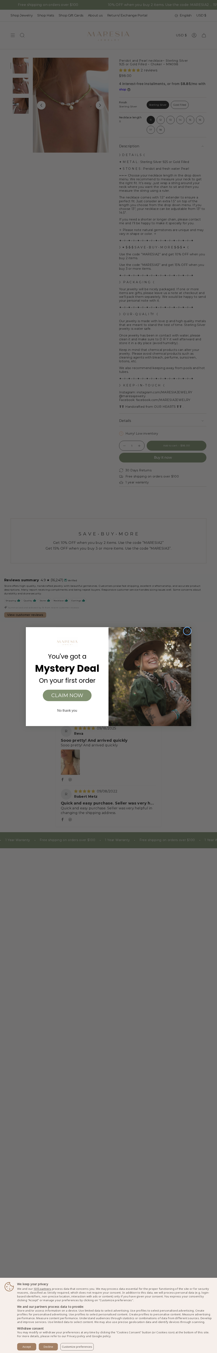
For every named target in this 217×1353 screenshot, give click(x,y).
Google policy (101, 1336)
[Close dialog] (187, 631)
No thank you (67, 710)
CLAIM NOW (67, 695)
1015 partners (42, 1288)
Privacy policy (76, 1336)
